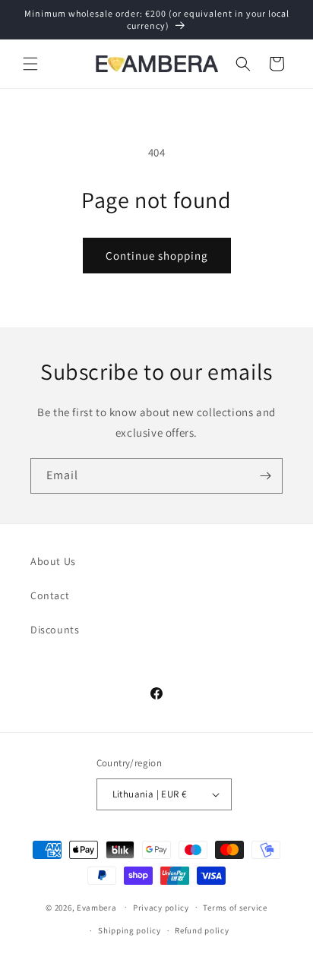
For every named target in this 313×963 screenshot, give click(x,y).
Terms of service (235, 907)
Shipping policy (129, 930)
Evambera (97, 906)
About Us (53, 561)
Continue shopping (157, 255)
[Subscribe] (265, 476)
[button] (30, 64)
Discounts (54, 629)
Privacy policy (161, 907)
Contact (49, 595)
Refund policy (202, 930)
